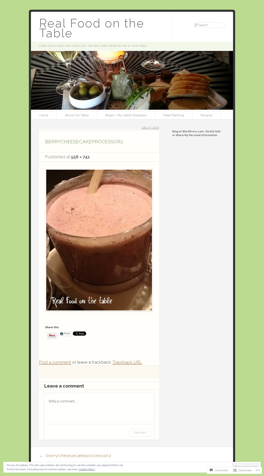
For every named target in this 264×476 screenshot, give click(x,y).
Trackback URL (127, 362)
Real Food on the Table (91, 28)
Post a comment (55, 362)
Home (43, 115)
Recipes (206, 115)
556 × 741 (80, 156)
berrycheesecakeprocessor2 (75, 455)
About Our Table (77, 115)
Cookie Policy (87, 469)
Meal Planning (174, 115)
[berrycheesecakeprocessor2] (99, 317)
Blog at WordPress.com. (188, 131)
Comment (140, 432)
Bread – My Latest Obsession (126, 115)
